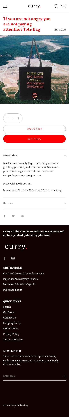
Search (7, 307)
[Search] (55, 6)
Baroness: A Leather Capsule (19, 284)
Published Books (12, 290)
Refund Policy (11, 329)
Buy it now (34, 139)
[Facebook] (4, 258)
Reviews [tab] (8, 203)
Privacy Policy (11, 334)
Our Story (8, 312)
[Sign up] (64, 376)
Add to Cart (34, 129)
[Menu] (5, 6)
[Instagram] (13, 258)
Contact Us (9, 318)
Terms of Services (13, 339)
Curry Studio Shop (19, 406)
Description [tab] (10, 155)
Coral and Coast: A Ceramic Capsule (23, 273)
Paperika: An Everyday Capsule (21, 279)
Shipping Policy (12, 323)
